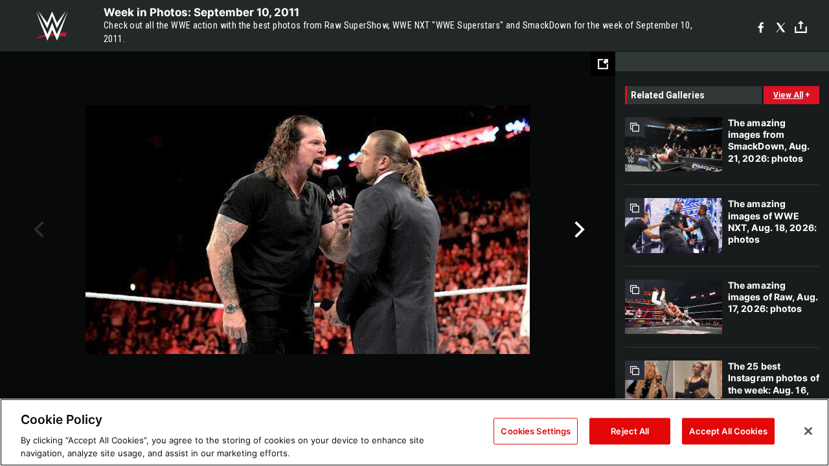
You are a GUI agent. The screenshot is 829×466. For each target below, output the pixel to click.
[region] (414, 432)
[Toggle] (801, 26)
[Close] (808, 431)
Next (578, 229)
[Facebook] (761, 26)
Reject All (630, 431)
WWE (52, 26)
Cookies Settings (536, 431)
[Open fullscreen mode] (603, 64)
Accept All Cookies (728, 431)
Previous (37, 229)
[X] (781, 26)
